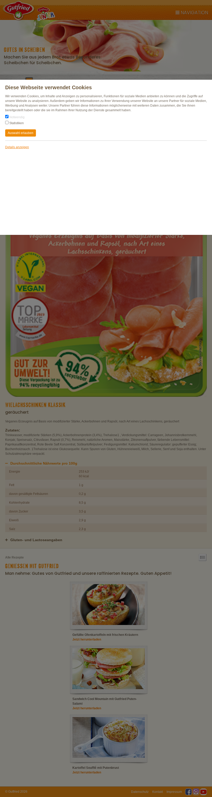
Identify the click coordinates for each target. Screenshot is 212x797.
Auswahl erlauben (20, 133)
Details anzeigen (17, 147)
